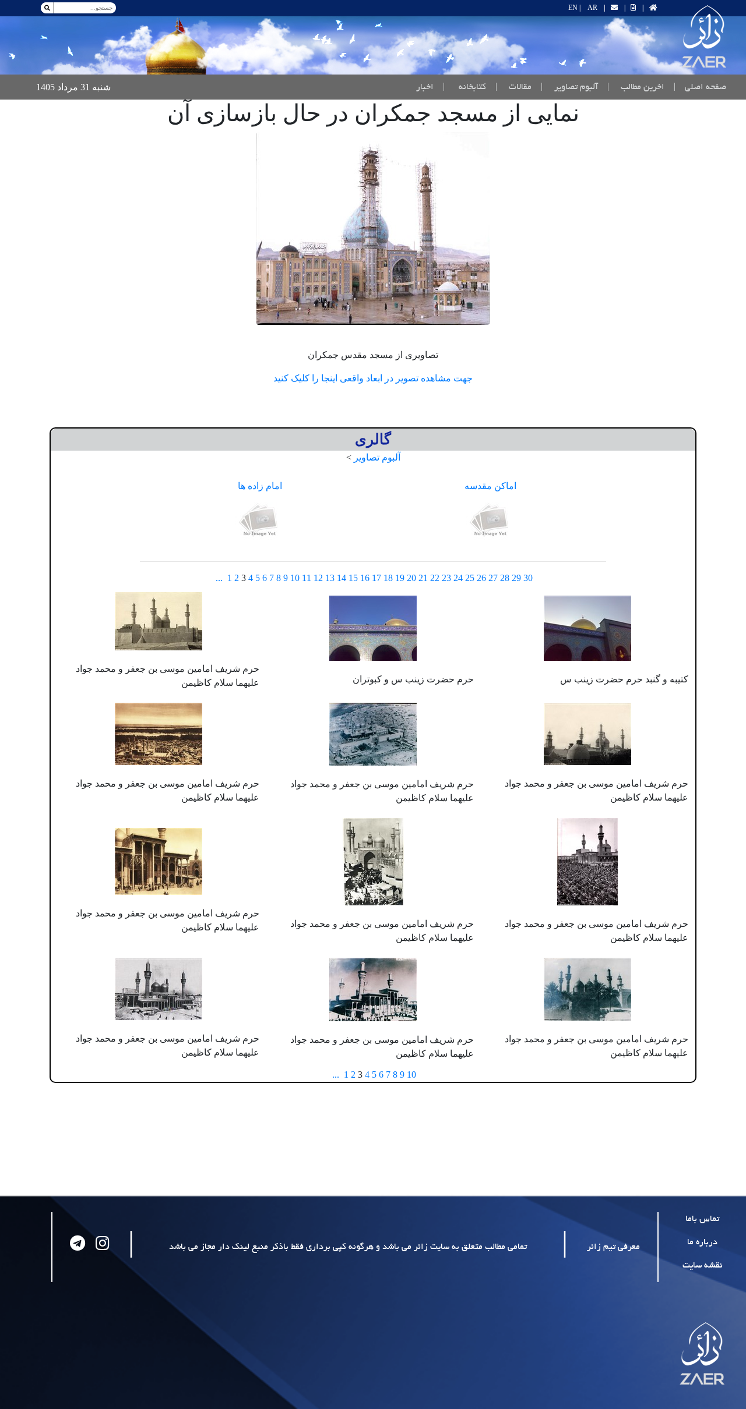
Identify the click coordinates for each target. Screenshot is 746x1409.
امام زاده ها (260, 486)
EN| (574, 7)
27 (493, 578)
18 (388, 578)
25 (469, 578)
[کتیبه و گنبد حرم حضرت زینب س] (587, 627)
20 (411, 578)
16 (365, 578)
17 (376, 578)
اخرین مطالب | (635, 87)
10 (295, 578)
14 (341, 578)
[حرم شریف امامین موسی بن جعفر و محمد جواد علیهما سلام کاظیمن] (158, 620)
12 (318, 578)
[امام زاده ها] (260, 521)
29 (516, 578)
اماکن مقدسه (490, 486)
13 (330, 578)
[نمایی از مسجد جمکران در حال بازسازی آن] (373, 228)
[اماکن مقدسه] (491, 521)
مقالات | (513, 87)
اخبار (425, 87)
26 (481, 578)
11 (306, 578)
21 (423, 578)
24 (458, 578)
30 (528, 578)
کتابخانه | (464, 87)
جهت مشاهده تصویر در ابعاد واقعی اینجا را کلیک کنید (373, 378)
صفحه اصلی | (697, 87)
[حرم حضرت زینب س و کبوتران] (373, 627)
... (219, 578)
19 (399, 578)
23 (446, 578)
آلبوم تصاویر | (569, 87)
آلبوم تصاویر (377, 457)
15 (353, 578)
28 (504, 578)
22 (434, 578)
